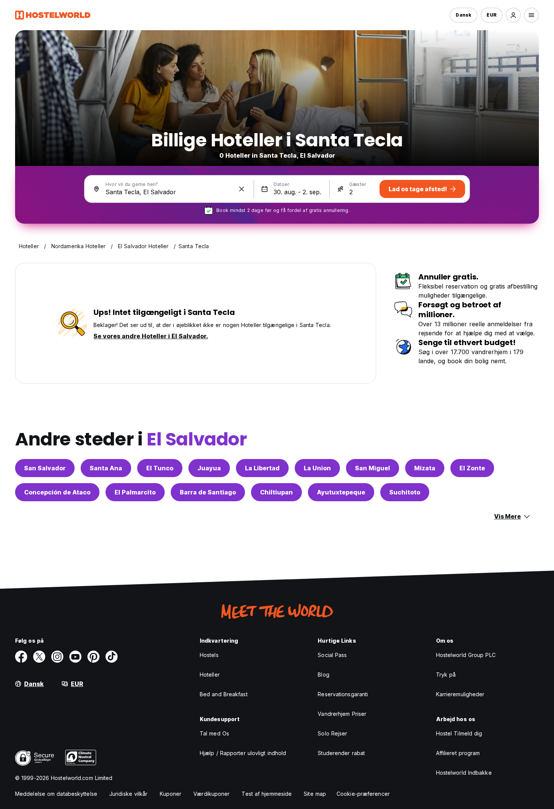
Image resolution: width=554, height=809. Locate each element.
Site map (315, 794)
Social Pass (332, 655)
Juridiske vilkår (128, 794)
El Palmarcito (135, 492)
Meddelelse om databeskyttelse (56, 794)
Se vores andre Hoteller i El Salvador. (150, 336)
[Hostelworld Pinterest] (93, 657)
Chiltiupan (276, 492)
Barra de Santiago (208, 492)
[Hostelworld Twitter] (39, 657)
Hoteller (210, 674)
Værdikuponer (211, 794)
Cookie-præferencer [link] (363, 794)
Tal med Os (214, 733)
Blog (323, 674)
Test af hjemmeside (267, 794)
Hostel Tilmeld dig (459, 733)
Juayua (209, 468)
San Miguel (372, 468)
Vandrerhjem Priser (342, 714)
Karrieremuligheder (460, 694)
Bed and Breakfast (224, 694)
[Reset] (242, 189)
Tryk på (446, 674)
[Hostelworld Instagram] (57, 657)
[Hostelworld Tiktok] (112, 657)
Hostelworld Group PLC (466, 655)
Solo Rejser (332, 733)
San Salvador (45, 468)
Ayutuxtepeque (341, 492)
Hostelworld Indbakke (464, 772)
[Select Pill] (513, 15)
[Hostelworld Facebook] (21, 657)
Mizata (424, 468)
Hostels (209, 655)
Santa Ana (106, 468)
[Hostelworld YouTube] (75, 657)
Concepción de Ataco (57, 492)
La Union (317, 468)
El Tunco (159, 468)
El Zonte (472, 468)
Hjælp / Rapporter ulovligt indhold (243, 753)
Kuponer (171, 794)
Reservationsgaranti (343, 694)
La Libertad (262, 468)
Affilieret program (458, 753)
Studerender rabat (341, 753)
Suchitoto (404, 492)
